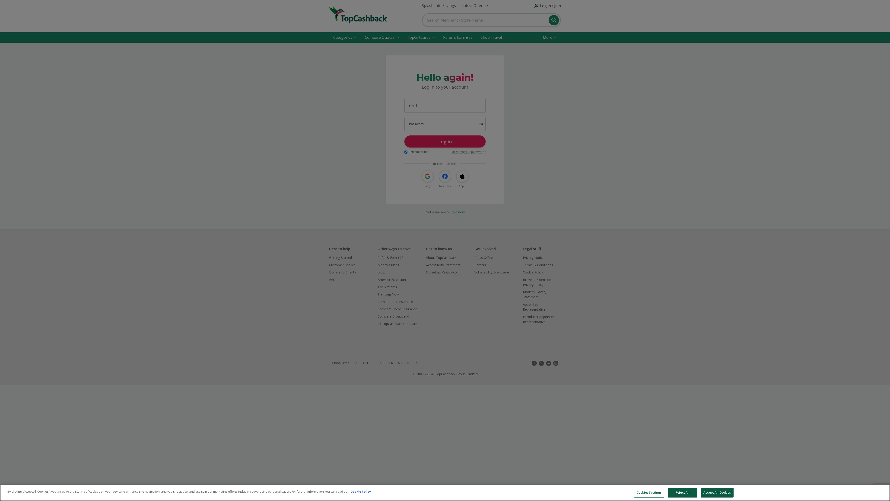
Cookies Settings (649, 492)
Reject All (682, 492)
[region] (445, 493)
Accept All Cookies (717, 492)
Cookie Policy (360, 491)
